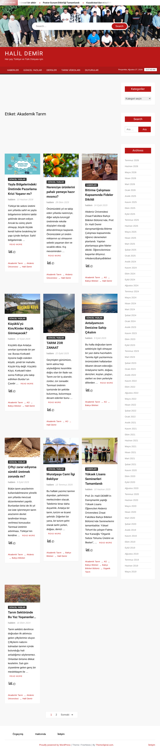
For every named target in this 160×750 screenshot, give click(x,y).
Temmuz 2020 (132, 494)
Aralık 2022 (130, 375)
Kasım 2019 (131, 536)
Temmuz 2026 (132, 160)
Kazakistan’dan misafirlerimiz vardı (94, 2)
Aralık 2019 (130, 530)
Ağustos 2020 (131, 488)
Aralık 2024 (130, 261)
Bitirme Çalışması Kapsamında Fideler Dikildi (99, 195)
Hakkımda (40, 734)
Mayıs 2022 (130, 399)
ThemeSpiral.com (104, 745)
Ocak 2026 (130, 190)
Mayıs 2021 (130, 446)
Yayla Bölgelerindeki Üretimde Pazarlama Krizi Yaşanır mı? (22, 189)
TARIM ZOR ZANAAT (55, 345)
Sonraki (65, 714)
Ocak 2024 (130, 321)
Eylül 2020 (130, 482)
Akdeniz (30, 554)
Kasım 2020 (131, 470)
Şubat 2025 (130, 249)
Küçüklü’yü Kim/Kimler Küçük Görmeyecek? (20, 328)
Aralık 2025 (130, 196)
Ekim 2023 (130, 339)
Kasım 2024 (131, 267)
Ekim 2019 (130, 542)
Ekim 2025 (130, 208)
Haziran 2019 (131, 565)
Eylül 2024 (130, 279)
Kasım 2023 (131, 333)
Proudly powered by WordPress (54, 745)
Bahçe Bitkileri (18, 558)
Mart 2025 (130, 244)
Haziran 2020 (131, 500)
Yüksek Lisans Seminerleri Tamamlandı (95, 479)
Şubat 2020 (130, 524)
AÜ (105, 277)
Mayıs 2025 (130, 232)
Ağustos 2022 (131, 393)
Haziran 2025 (131, 226)
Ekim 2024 (130, 273)
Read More (16, 244)
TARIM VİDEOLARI (70, 70)
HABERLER (13, 70)
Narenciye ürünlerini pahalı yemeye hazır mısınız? (61, 192)
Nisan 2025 (130, 238)
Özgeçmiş (18, 734)
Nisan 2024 (130, 303)
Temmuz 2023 (132, 351)
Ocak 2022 (130, 416)
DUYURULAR (91, 70)
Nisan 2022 (130, 404)
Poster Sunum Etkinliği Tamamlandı (50, 2)
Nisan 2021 (130, 452)
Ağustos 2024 (131, 285)
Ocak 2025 (130, 255)
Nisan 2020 (130, 512)
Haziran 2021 (131, 440)
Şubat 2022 (130, 410)
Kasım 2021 (131, 428)
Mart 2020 (130, 518)
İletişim (61, 734)
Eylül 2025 (130, 214)
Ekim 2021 (130, 434)
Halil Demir (24, 53)
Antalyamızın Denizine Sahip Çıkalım (95, 328)
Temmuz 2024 (132, 291)
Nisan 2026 (130, 178)
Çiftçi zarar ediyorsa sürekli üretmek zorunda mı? (22, 472)
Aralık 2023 (130, 327)
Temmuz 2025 (132, 220)
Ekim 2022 (130, 387)
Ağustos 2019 (131, 554)
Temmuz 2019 (132, 559)
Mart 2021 (130, 458)
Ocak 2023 (130, 369)
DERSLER (52, 70)
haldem (11, 199)
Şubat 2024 (130, 315)
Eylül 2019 (130, 547)
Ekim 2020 (130, 476)
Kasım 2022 (131, 381)
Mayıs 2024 (130, 297)
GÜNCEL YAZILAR (32, 70)
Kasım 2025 (131, 202)
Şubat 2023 (130, 363)
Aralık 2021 (130, 422)
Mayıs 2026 (130, 172)
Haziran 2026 (131, 166)
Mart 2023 (130, 357)
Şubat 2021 (130, 464)
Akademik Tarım (15, 263)
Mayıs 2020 (130, 506)
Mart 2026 (130, 184)
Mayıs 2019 (130, 571)
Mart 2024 (130, 309)
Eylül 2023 (130, 345)
